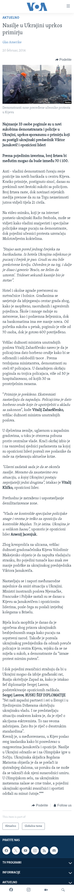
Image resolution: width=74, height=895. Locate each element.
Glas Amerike (12, 42)
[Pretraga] (63, 890)
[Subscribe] (54, 850)
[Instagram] (28, 890)
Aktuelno (10, 18)
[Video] (46, 890)
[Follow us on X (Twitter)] (16, 850)
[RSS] (44, 850)
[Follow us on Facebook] (6, 850)
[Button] (63, 59)
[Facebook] (11, 890)
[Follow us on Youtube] (25, 850)
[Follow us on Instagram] (35, 850)
